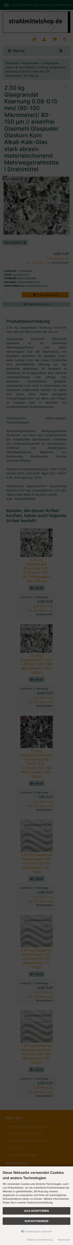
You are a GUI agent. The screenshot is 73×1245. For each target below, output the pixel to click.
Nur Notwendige (37, 1221)
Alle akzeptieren (36, 1210)
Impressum (64, 1239)
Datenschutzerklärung (39, 1239)
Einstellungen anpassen (38, 1231)
